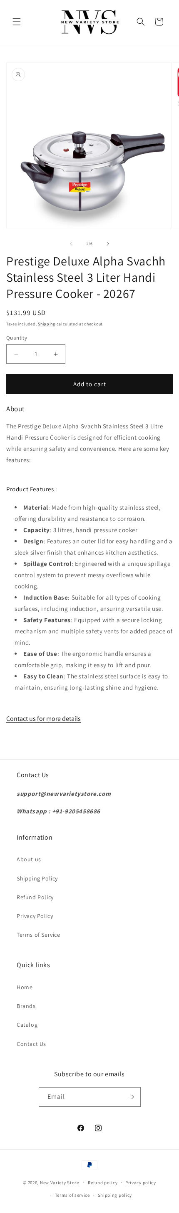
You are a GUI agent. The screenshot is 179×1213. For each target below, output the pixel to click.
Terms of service (72, 1195)
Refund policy (102, 1182)
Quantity (16, 337)
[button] (16, 22)
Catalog (27, 1024)
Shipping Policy (37, 878)
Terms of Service (38, 934)
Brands (26, 1006)
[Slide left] (71, 244)
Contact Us (31, 1044)
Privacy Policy (35, 916)
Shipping (46, 324)
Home (24, 987)
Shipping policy (115, 1195)
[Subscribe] (131, 1097)
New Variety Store (59, 1182)
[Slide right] (108, 244)
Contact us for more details (43, 718)
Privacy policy (140, 1182)
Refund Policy (35, 897)
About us (29, 859)
